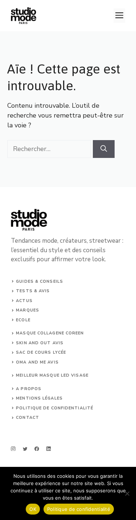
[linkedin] (48, 448)
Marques (27, 310)
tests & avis (33, 291)
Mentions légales (39, 398)
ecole (23, 320)
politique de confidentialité (54, 408)
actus (24, 300)
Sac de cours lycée (41, 352)
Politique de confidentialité (78, 509)
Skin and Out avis (39, 343)
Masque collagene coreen (50, 333)
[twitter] (25, 448)
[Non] (127, 493)
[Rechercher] (104, 149)
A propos (28, 389)
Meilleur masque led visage (52, 375)
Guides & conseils (39, 281)
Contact (27, 417)
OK (32, 509)
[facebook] (36, 448)
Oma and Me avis (37, 362)
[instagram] (13, 448)
